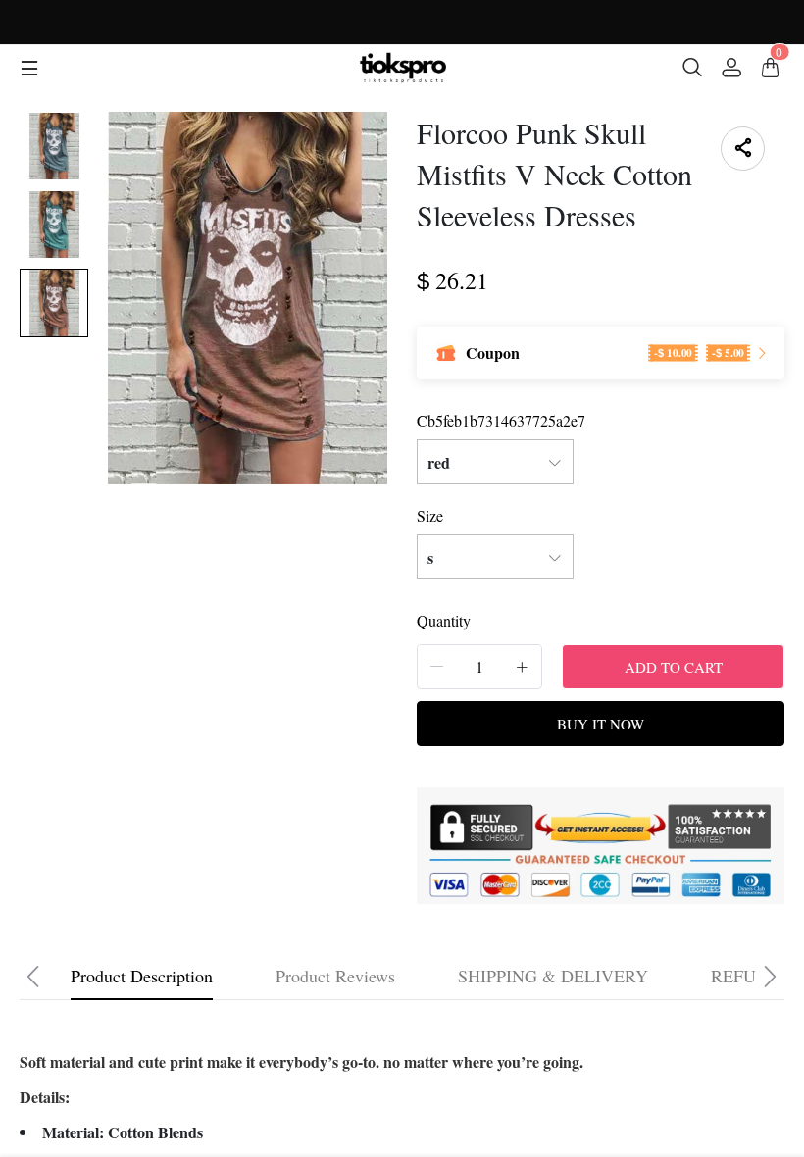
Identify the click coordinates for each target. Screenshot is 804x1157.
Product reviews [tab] (335, 975)
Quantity (444, 620)
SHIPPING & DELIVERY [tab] (553, 975)
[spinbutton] (479, 666)
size (430, 515)
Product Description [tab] (142, 975)
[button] (437, 666)
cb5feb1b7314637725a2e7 (501, 420)
